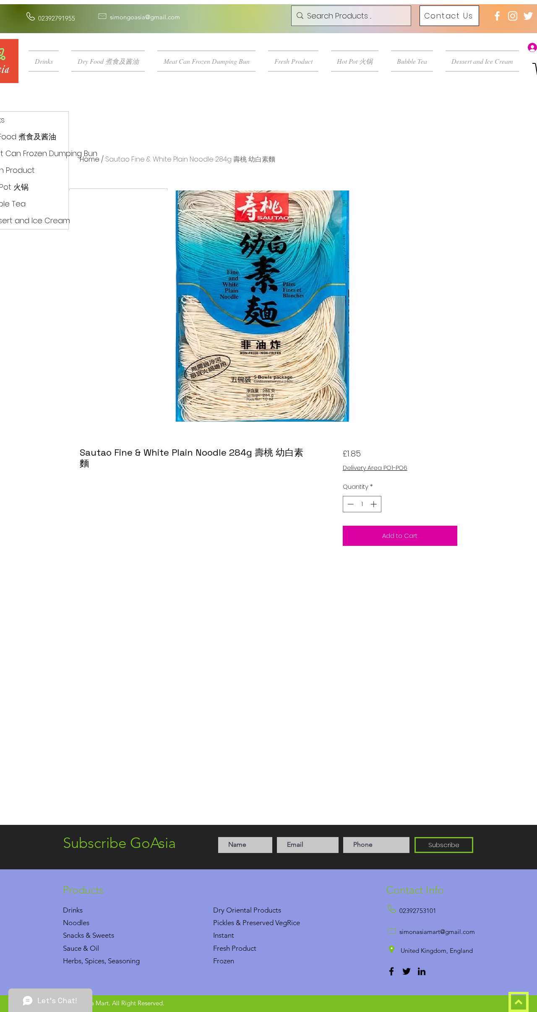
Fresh (221, 948)
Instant (223, 935)
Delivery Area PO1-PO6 (375, 468)
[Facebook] (391, 971)
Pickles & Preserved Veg (250, 922)
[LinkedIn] (421, 971)
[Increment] (374, 504)
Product (244, 948)
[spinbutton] (362, 504)
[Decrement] (349, 504)
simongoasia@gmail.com (145, 17)
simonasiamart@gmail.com (437, 932)
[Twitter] (406, 971)
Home (89, 159)
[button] (47, 61)
